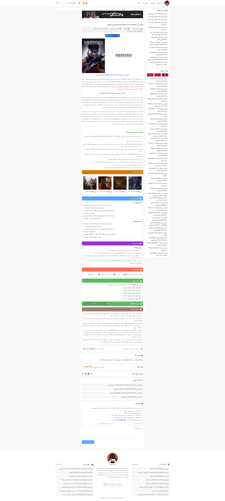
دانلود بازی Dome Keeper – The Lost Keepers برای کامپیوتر (154, 487)
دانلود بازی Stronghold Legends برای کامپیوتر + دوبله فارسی (78, 483)
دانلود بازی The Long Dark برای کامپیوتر (131, 397)
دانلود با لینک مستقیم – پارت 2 (131, 290)
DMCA (105, 485)
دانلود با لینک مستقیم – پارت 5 (131, 299)
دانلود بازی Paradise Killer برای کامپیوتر (157, 19)
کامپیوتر (153, 3)
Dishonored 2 (136, 82)
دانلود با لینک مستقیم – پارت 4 (131, 296)
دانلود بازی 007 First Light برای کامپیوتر (159, 469)
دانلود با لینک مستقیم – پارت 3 (131, 293)
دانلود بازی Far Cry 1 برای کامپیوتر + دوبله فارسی (81, 476)
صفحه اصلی (160, 3)
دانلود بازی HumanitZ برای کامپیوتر (160, 491)
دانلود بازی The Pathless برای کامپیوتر (157, 14)
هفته (165, 75)
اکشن (131, 87)
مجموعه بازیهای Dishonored (106, 360)
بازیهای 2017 (118, 360)
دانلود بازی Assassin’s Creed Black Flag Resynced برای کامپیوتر (153, 472)
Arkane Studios (138, 360)
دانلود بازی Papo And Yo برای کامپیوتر (157, 17)
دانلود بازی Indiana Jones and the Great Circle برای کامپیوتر (126, 393)
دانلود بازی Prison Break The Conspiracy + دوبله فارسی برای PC (77, 480)
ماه (157, 75)
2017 (139, 87)
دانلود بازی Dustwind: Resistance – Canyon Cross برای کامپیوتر (153, 495)
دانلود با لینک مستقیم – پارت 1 (131, 288)
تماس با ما (145, 3)
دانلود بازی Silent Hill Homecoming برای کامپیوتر (81, 472)
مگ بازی (107, 498)
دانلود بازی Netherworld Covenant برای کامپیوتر (157, 483)
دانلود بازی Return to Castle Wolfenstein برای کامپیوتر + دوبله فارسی (76, 469)
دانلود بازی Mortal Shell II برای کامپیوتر (159, 476)
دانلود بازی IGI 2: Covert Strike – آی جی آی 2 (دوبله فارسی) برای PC (76, 491)
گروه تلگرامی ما (122, 420)
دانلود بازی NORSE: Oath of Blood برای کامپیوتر (157, 480)
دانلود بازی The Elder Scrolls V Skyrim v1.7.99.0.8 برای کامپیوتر (125, 385)
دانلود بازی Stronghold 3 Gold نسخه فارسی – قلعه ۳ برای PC (78, 495)
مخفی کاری (120, 87)
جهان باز (113, 87)
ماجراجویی (126, 87)
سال (150, 75)
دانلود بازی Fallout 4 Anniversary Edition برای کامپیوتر (127, 389)
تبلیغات (139, 3)
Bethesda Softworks (128, 360)
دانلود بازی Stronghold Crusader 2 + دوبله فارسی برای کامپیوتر (77, 487)
